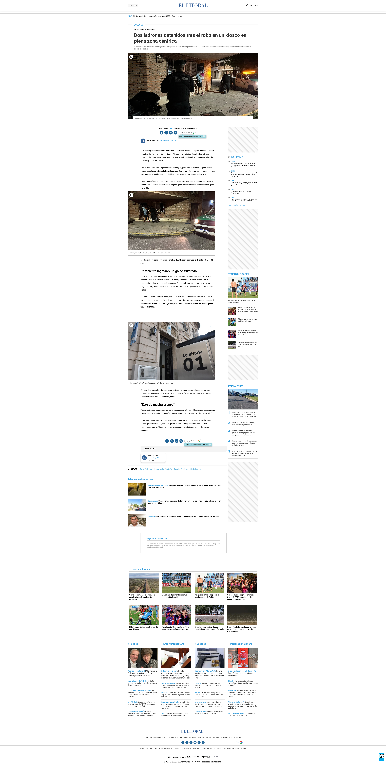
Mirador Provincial (198, 738)
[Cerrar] (204, 136)
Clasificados (170, 738)
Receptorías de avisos (171, 749)
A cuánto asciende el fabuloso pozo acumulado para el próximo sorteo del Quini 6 (243, 164)
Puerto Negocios (221, 738)
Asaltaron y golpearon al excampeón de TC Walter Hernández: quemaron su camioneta (244, 173)
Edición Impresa (195, 469)
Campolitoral (147, 738)
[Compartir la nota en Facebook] (161, 133)
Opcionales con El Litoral (230, 749)
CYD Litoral (179, 738)
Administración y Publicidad (190, 749)
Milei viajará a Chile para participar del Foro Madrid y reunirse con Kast (244, 199)
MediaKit (243, 749)
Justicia (157, 413)
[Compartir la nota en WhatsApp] (170, 133)
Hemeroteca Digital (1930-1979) (151, 749)
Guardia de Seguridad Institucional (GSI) (166, 168)
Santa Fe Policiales (181, 469)
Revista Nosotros (159, 738)
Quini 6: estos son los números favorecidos (241, 191)
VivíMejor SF (210, 738)
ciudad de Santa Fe (191, 154)
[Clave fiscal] (381, 760)
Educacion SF (238, 738)
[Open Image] (131, 57)
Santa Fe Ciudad (146, 469)
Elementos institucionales (211, 749)
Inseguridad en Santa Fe (163, 469)
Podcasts (187, 738)
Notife (230, 738)
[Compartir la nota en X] (166, 133)
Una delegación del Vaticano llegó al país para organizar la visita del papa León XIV (244, 182)
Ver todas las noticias (237, 205)
